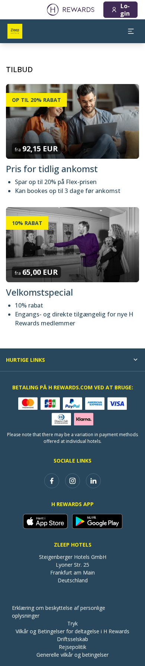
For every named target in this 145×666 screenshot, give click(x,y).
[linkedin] (93, 480)
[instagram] (72, 480)
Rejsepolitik (72, 646)
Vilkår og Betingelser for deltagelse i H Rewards (72, 631)
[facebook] (51, 480)
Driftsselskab (72, 639)
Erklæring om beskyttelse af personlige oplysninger (58, 611)
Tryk (72, 623)
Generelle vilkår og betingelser (72, 654)
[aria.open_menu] (131, 31)
